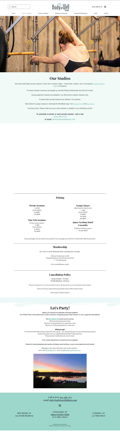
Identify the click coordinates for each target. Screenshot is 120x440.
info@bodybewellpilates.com (63, 119)
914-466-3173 (53, 319)
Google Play (78, 104)
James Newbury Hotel (60, 414)
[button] (60, 371)
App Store (90, 104)
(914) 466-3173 (60, 117)
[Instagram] (105, 7)
